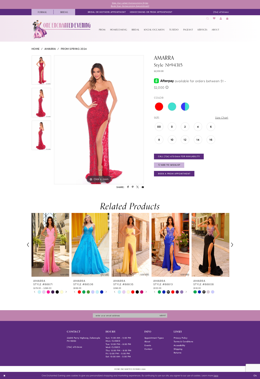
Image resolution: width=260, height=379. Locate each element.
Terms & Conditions (183, 341)
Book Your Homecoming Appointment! (130, 5)
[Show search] (207, 19)
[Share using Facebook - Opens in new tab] (128, 187)
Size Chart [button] (221, 117)
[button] (221, 19)
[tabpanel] (41, 71)
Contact (148, 349)
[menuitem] (42, 12)
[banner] (61, 29)
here (216, 375)
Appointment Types (154, 337)
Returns (177, 352)
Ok (255, 375)
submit (163, 315)
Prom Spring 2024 (74, 49)
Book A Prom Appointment (174, 173)
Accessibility (179, 345)
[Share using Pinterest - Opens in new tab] (132, 187)
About (147, 341)
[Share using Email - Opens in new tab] (143, 187)
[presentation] (50, 245)
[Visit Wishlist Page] (214, 19)
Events (147, 345)
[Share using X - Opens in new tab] (137, 187)
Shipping (178, 349)
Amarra (50, 49)
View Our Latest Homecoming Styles (130, 2)
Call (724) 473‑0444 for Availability (179, 156)
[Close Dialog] (4, 375)
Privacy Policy (180, 337)
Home (35, 49)
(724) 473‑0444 (74, 347)
